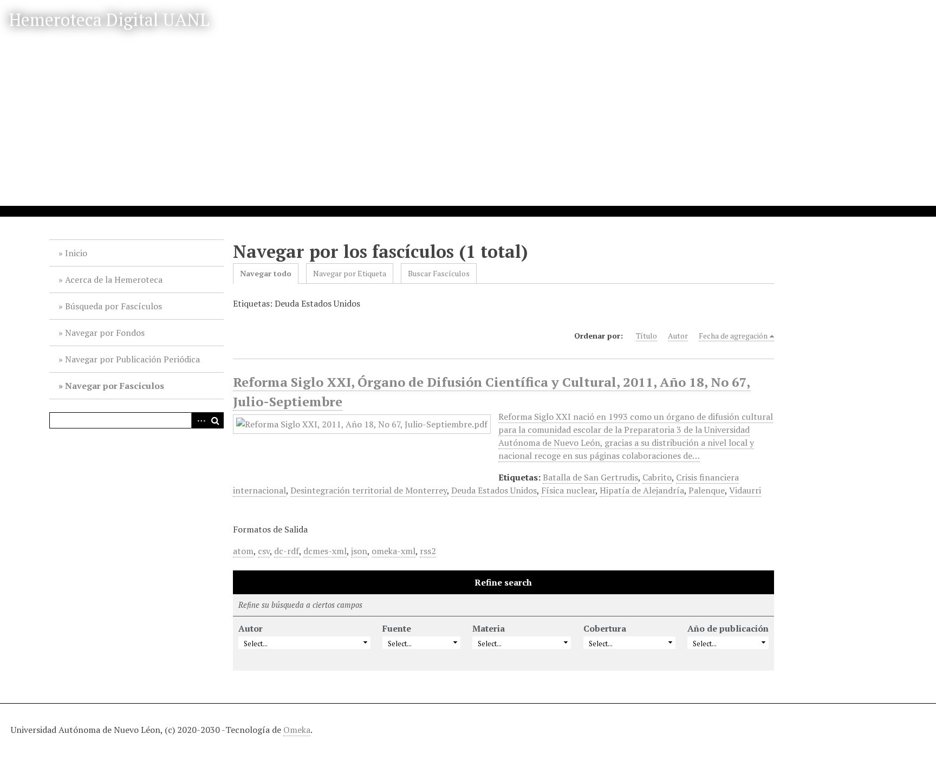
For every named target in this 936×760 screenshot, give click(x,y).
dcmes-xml (325, 551)
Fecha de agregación (733, 335)
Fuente (396, 628)
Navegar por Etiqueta (349, 273)
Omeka (296, 730)
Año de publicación (728, 628)
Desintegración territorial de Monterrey (368, 490)
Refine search (503, 582)
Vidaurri (745, 490)
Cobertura (604, 628)
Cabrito (657, 477)
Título (646, 335)
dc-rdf (286, 551)
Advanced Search (199, 420)
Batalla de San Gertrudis (590, 477)
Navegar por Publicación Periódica (132, 359)
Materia (488, 628)
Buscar (215, 420)
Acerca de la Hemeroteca (113, 279)
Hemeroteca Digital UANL (109, 19)
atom (243, 551)
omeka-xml (393, 551)
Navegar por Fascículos (114, 386)
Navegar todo (265, 273)
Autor (678, 335)
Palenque (706, 490)
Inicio (76, 253)
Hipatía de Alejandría (642, 490)
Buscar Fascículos (439, 273)
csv (264, 551)
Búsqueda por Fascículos (113, 306)
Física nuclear (568, 490)
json (359, 551)
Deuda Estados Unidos (494, 490)
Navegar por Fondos (105, 333)
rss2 (428, 551)
